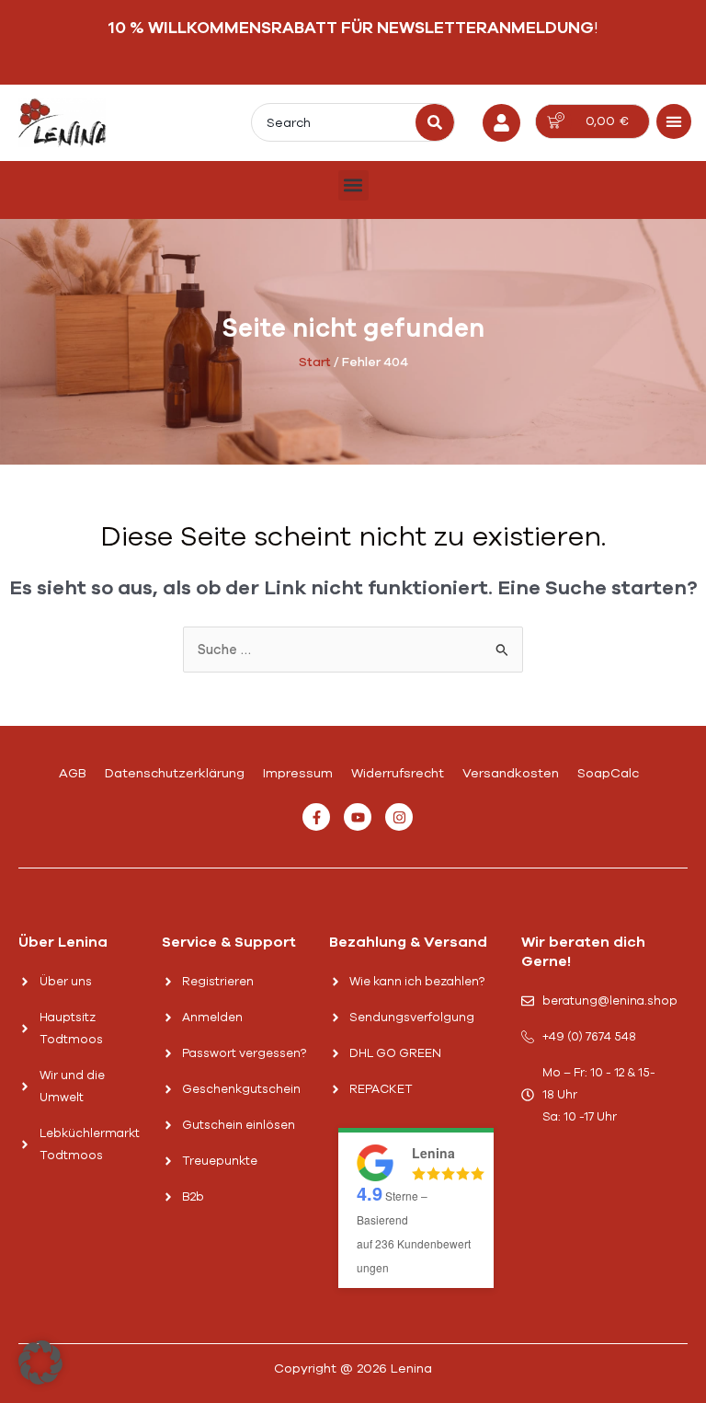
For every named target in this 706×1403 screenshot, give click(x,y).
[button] (673, 121)
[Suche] (435, 122)
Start (315, 362)
